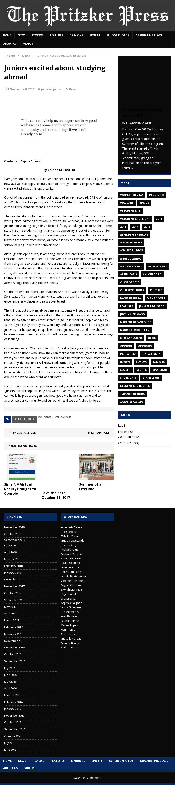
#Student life (130, 210)
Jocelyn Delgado (132, 314)
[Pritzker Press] (87, 15)
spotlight (160, 370)
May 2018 (10, 545)
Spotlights (128, 378)
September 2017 (14, 600)
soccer (125, 370)
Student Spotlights (135, 386)
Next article (98, 432)
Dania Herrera (130, 298)
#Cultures (156, 195)
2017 (135, 227)
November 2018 (14, 527)
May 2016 (10, 681)
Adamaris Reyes (131, 242)
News (21, 35)
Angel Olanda (130, 258)
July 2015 (9, 743)
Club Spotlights (132, 290)
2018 (147, 227)
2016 (123, 227)
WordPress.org (128, 443)
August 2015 (12, 736)
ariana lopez (157, 266)
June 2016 (10, 675)
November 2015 (14, 715)
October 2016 (12, 654)
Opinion (126, 346)
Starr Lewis (151, 378)
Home (7, 35)
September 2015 (14, 729)
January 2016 (12, 709)
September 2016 (14, 661)
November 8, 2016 (22, 89)
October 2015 (12, 722)
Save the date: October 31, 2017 (56, 495)
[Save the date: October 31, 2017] (59, 486)
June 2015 (10, 749)
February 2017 (13, 627)
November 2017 (14, 586)
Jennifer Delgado (152, 306)
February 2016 (13, 702)
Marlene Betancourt (135, 322)
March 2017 (11, 620)
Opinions (76, 35)
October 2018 (12, 534)
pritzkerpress (51, 89)
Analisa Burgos (131, 250)
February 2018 (13, 566)
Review (125, 362)
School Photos (117, 35)
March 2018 (11, 559)
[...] (132, 168)
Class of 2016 (129, 282)
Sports (95, 35)
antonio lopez (131, 266)
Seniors (159, 362)
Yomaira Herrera (132, 394)
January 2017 (12, 634)
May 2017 (10, 607)
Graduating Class (149, 35)
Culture (156, 290)
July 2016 (9, 668)
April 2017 (10, 613)
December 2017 (14, 579)
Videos (28, 43)
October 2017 (12, 593)
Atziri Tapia (128, 274)
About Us (10, 43)
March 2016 (11, 695)
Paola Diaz (128, 354)
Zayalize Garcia (131, 402)
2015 (159, 219)
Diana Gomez (156, 298)
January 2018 (12, 573)
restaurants (151, 354)
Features (56, 35)
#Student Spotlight (135, 219)
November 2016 (14, 647)
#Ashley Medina (131, 195)
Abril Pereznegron (134, 234)
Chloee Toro (24, 419)
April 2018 (10, 552)
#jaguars (126, 203)
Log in (122, 425)
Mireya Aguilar (131, 338)
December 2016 (14, 641)
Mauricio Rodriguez (134, 330)
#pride (144, 203)
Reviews (37, 35)
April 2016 (10, 688)
